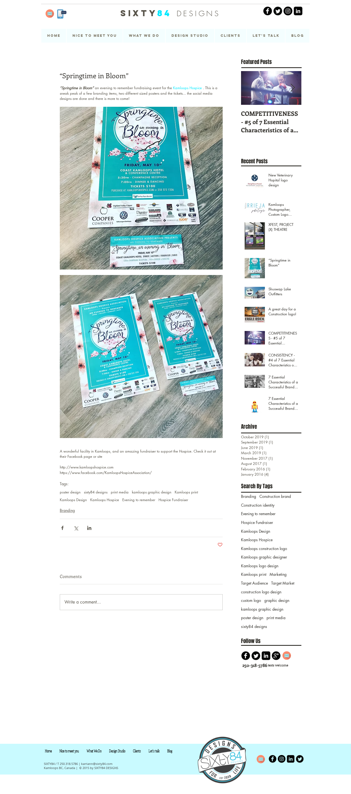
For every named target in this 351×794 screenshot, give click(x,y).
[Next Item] (292, 88)
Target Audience (254, 583)
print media (120, 492)
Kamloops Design (73, 500)
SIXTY (146, 13)
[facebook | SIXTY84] (267, 11)
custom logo (251, 600)
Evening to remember (138, 500)
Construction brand (275, 496)
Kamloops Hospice (104, 500)
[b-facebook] (245, 655)
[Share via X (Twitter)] (75, 528)
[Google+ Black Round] (276, 655)
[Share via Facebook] (62, 528)
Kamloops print (186, 492)
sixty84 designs (95, 492)
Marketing (278, 574)
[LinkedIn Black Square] (298, 11)
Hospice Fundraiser (173, 500)
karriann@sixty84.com (96, 764)
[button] (190, 36)
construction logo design (261, 591)
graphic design (276, 600)
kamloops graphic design (151, 492)
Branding (67, 510)
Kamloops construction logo (264, 548)
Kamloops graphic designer (264, 557)
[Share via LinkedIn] (89, 528)
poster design (70, 492)
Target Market (282, 583)
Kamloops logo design (259, 565)
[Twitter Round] (277, 11)
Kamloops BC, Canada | (61, 768)
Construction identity (257, 505)
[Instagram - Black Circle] (288, 11)
